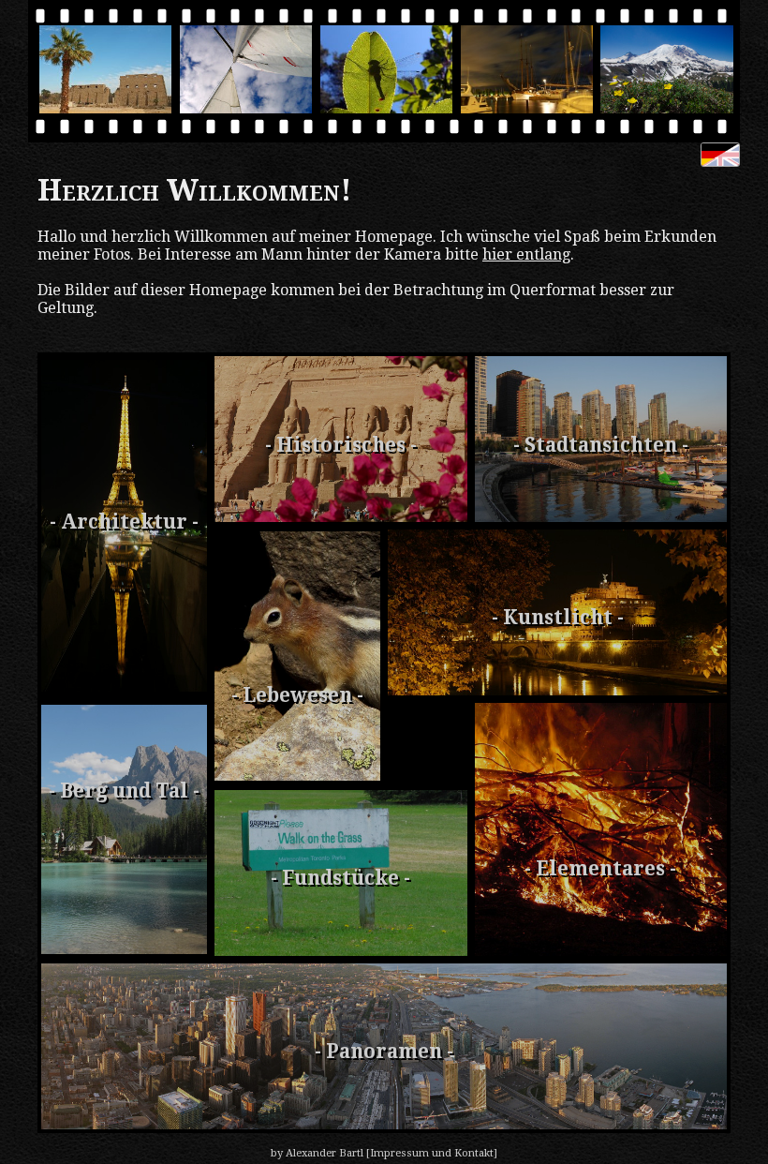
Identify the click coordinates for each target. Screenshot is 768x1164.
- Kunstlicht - (558, 617)
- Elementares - (600, 869)
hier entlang (526, 254)
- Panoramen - (384, 1051)
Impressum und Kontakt (432, 1153)
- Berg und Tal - (124, 791)
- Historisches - (341, 445)
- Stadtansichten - (600, 445)
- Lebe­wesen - (297, 695)
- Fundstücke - (340, 878)
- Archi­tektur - (124, 522)
